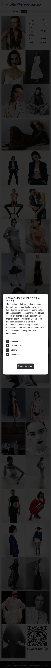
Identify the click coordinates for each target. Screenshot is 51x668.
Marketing (15, 354)
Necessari (15, 341)
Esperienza (16, 345)
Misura (14, 350)
